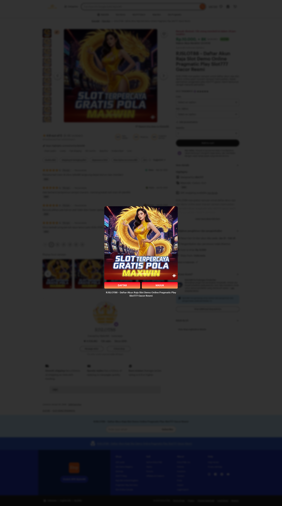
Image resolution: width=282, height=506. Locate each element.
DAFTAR (122, 285)
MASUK (160, 285)
